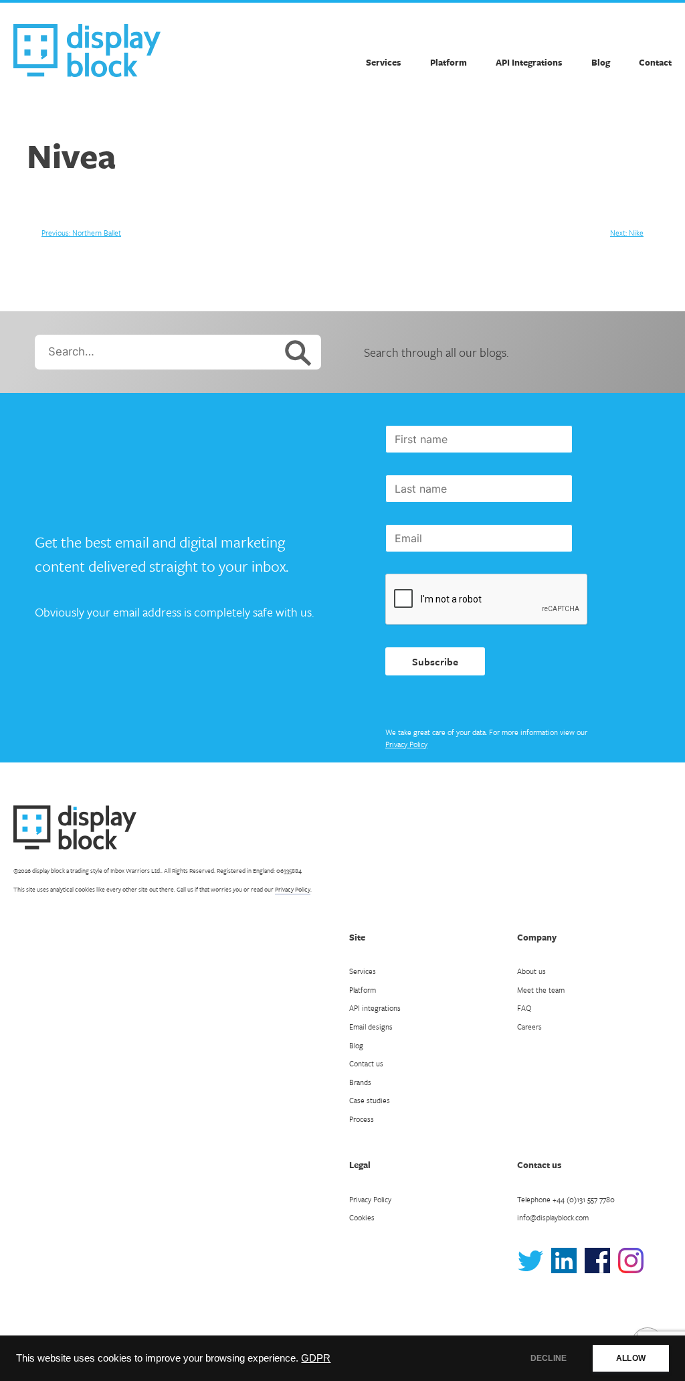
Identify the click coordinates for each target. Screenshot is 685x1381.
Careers (529, 1026)
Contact (655, 62)
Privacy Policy (406, 744)
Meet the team (541, 989)
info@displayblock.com (553, 1217)
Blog (600, 62)
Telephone (566, 1199)
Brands (360, 1082)
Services (383, 62)
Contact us (366, 1063)
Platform (448, 62)
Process (361, 1119)
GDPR (315, 1358)
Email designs (371, 1026)
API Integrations (529, 62)
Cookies (362, 1217)
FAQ (524, 1007)
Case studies (369, 1100)
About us (531, 971)
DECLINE (548, 1358)
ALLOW (631, 1358)
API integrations (375, 1007)
